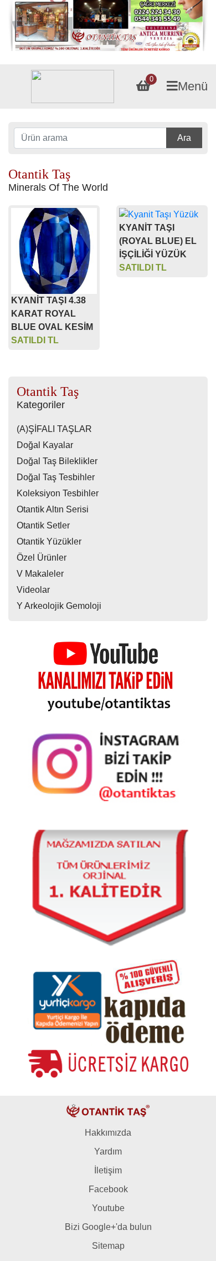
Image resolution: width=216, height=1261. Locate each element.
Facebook (108, 1189)
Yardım (108, 1151)
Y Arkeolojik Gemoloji (59, 606)
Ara (184, 138)
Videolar (33, 589)
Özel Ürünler (41, 557)
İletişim (108, 1170)
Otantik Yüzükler (49, 541)
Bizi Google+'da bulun (108, 1227)
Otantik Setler (43, 525)
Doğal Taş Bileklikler (57, 461)
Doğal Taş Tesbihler (56, 477)
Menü (193, 86)
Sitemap (108, 1245)
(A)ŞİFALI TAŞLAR (54, 429)
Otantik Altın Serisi (53, 509)
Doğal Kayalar (45, 445)
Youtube (108, 1208)
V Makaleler (40, 573)
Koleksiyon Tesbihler (58, 493)
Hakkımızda (108, 1132)
